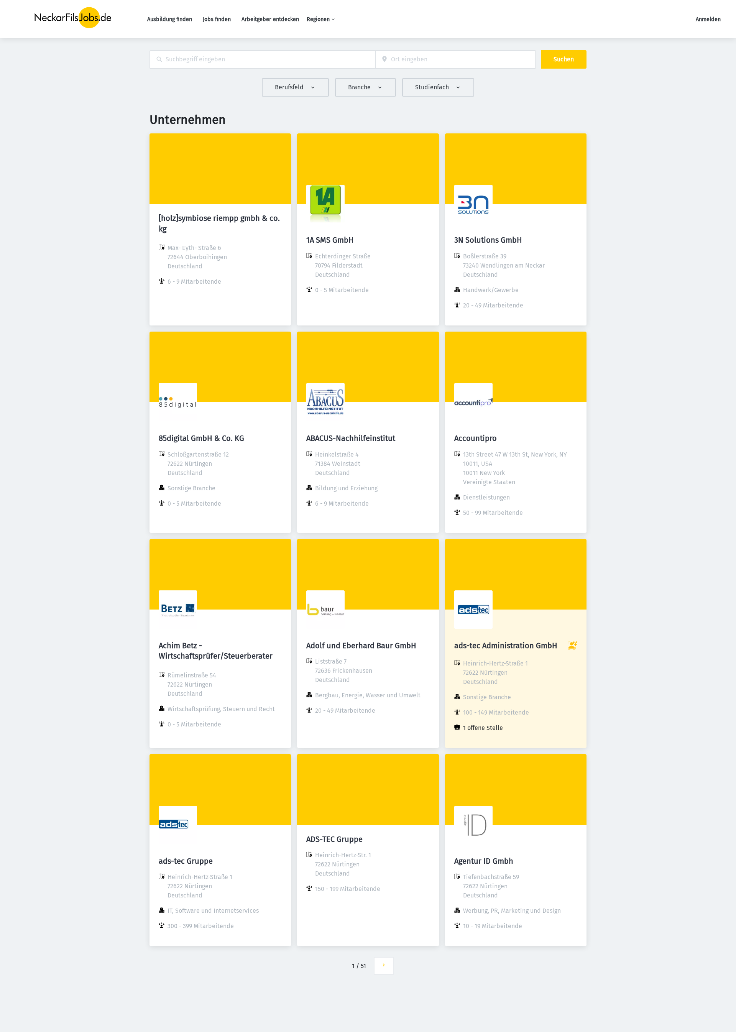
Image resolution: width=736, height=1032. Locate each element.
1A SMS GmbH (330, 240)
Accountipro (475, 438)
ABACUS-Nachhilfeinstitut (350, 438)
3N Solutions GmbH (488, 240)
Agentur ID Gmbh (483, 861)
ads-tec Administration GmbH (505, 645)
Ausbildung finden (169, 19)
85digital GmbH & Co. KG (201, 438)
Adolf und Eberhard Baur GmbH (361, 645)
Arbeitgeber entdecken (270, 19)
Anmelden (708, 19)
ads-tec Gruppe (186, 861)
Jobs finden (217, 19)
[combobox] (262, 59)
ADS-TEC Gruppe (334, 839)
